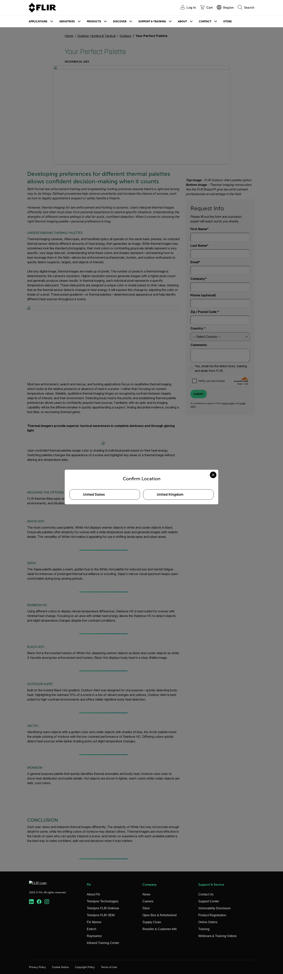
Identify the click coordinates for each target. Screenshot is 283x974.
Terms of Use (109, 967)
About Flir (93, 894)
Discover (119, 21)
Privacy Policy (37, 967)
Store (227, 21)
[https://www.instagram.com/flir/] (46, 901)
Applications (38, 21)
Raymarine (94, 936)
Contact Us (206, 894)
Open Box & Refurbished (159, 915)
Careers (147, 901)
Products (94, 21)
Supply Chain (151, 922)
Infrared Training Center (103, 943)
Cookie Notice (60, 967)
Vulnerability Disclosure (214, 908)
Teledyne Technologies (102, 901)
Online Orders (207, 922)
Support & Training (152, 21)
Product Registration (212, 915)
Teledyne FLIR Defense (103, 908)
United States (94, 494)
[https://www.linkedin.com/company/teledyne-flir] (31, 901)
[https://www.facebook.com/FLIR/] (39, 901)
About (182, 21)
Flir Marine (94, 922)
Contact (205, 21)
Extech (91, 929)
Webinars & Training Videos (217, 936)
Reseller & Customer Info (159, 929)
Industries (67, 21)
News (146, 894)
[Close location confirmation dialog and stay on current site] (213, 475)
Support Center (208, 901)
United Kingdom (170, 494)
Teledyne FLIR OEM (101, 915)
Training (203, 929)
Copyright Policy (85, 967)
